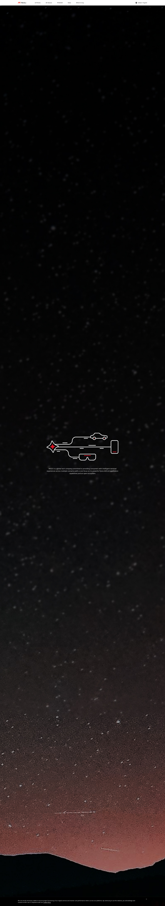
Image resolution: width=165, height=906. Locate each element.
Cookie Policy (47, 902)
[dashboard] (22, 2)
